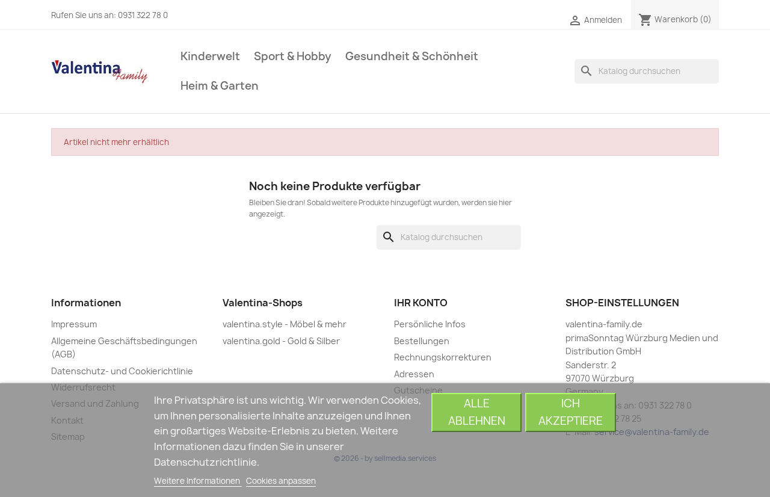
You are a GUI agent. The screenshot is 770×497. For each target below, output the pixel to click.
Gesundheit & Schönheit (411, 56)
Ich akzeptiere (570, 412)
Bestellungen (421, 341)
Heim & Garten (219, 85)
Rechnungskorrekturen (442, 357)
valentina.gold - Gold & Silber (281, 341)
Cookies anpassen (281, 480)
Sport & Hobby (292, 56)
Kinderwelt (210, 56)
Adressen (414, 374)
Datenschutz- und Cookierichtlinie (122, 371)
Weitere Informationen (198, 480)
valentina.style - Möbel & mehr (284, 324)
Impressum (74, 324)
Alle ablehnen (476, 412)
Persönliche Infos (430, 324)
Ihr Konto (421, 302)
